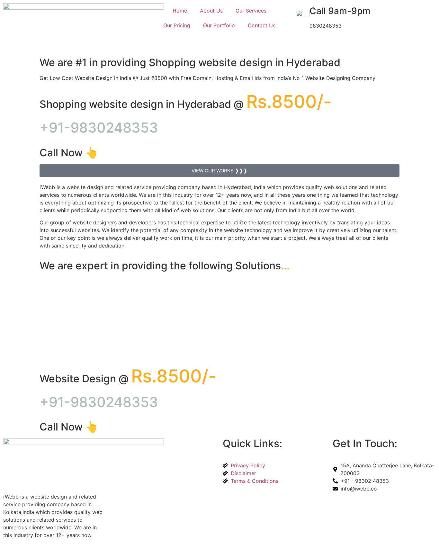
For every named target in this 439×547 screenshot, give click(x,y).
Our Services (251, 10)
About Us (211, 10)
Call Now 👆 (69, 152)
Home (180, 10)
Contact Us (261, 25)
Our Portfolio (219, 25)
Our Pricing (176, 25)
